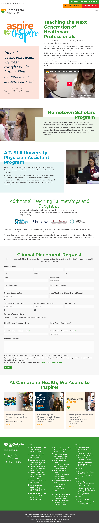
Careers (35, 519)
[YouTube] (14, 450)
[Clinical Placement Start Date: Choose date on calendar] (4, 310)
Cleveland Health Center (38, 493)
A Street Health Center (37, 454)
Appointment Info (58, 519)
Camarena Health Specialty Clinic (36, 486)
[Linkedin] (12, 450)
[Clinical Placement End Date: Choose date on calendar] (35, 310)
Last (66, 273)
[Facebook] (5, 450)
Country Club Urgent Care (62, 448)
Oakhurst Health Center (85, 456)
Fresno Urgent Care (84, 482)
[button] (96, 11)
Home (31, 519)
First (5, 273)
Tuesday (14, 318)
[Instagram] (7, 450)
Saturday (44, 318)
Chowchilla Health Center (62, 494)
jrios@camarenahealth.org (52, 362)
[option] (21, 221)
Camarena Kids (35, 479)
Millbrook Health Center (86, 488)
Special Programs (49, 519)
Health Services (41, 519)
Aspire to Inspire (9, 421)
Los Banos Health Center (86, 500)
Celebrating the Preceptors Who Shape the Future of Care (48, 416)
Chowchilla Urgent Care (61, 500)
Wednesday (22, 318)
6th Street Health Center (38, 448)
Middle (36, 273)
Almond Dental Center (37, 460)
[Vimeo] (17, 450)
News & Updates (79, 421)
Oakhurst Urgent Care (85, 462)
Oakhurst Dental (83, 448)
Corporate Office (12, 455)
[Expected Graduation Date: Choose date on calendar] (4, 300)
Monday (7, 318)
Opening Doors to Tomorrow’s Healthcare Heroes (18, 416)
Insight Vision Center (61, 454)
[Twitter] (10, 450)
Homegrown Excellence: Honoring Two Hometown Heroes (81, 416)
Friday (38, 318)
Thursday (31, 318)
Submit (8, 368)
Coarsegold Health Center (86, 472)
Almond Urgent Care (37, 473)
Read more (8, 424)
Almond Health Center (37, 466)
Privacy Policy (66, 519)
